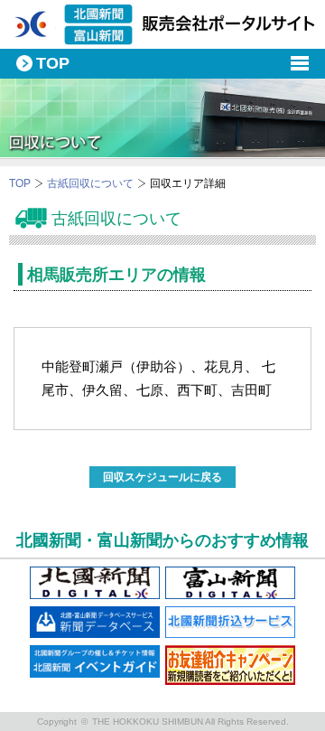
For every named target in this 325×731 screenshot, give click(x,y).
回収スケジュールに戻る (162, 477)
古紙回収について (90, 183)
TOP (20, 183)
